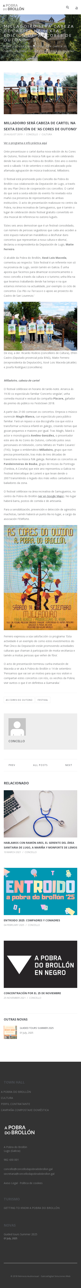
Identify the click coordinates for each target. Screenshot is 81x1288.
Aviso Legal (11, 1183)
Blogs (19, 46)
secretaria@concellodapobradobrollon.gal (29, 1174)
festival (43, 699)
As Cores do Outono (19, 699)
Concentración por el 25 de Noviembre (32, 993)
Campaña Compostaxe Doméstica (25, 1110)
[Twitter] (34, 1271)
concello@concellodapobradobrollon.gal (28, 1169)
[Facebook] (47, 1271)
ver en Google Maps (51, 496)
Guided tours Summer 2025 (37, 1028)
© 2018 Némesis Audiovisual (25, 1276)
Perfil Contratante (15, 1104)
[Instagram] (40, 1271)
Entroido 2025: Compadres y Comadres (32, 920)
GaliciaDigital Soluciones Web (55, 1276)
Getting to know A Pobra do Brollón (32, 1208)
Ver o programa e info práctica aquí (25, 143)
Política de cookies (31, 1183)
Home (7, 46)
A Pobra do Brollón (16, 1092)
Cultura (47, 134)
